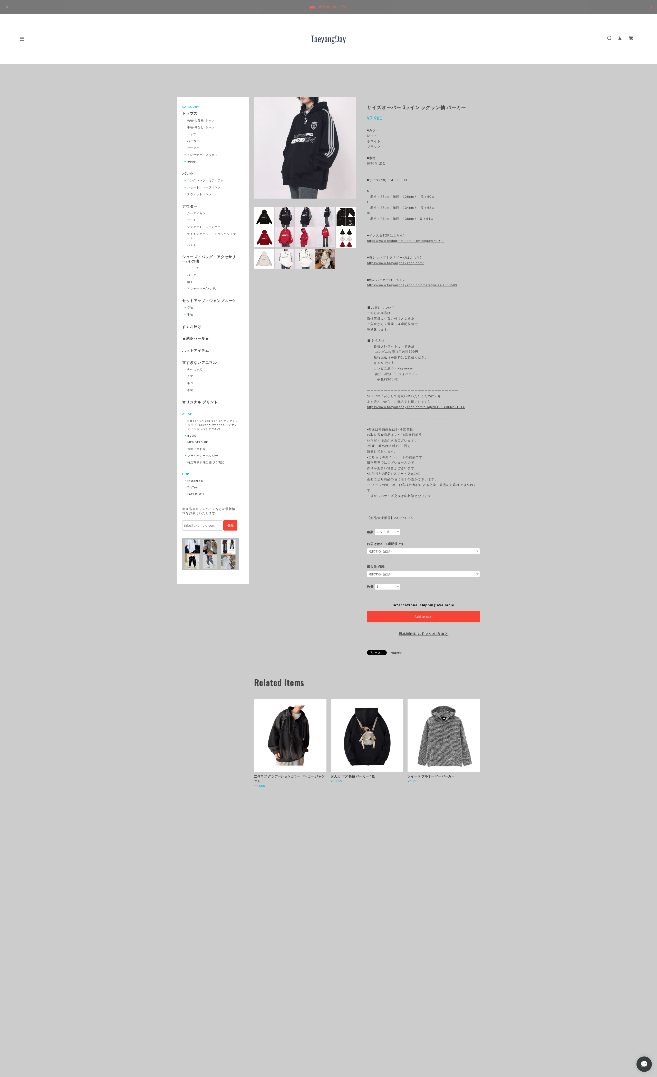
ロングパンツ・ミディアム (205, 180)
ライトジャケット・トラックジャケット (211, 236)
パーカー (193, 140)
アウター (190, 206)
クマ (190, 376)
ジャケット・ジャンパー (204, 226)
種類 (370, 532)
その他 (191, 161)
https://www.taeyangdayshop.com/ (395, 263)
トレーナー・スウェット (204, 154)
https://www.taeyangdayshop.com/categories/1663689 (412, 285)
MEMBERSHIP (197, 442)
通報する (397, 652)
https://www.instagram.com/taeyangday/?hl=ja (405, 241)
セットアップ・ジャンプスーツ (209, 301)
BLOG (192, 435)
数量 (370, 587)
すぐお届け (191, 327)
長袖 (190, 307)
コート (191, 219)
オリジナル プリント (200, 402)
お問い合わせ (196, 449)
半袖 (190, 314)
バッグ (191, 275)
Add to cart (423, 617)
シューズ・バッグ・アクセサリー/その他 (209, 259)
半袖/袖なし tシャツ (201, 127)
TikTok (192, 487)
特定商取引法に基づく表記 (205, 462)
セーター (193, 147)
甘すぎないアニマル (199, 362)
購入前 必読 (376, 567)
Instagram (195, 480)
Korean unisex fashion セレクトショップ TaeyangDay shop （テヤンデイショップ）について (213, 424)
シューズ (193, 268)
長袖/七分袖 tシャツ (201, 120)
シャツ (191, 134)
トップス (190, 113)
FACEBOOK (196, 494)
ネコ (190, 383)
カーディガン (196, 213)
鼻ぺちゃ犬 (194, 369)
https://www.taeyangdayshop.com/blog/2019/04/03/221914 (416, 407)
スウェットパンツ (199, 194)
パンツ (188, 174)
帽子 (190, 281)
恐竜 (190, 389)
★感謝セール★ (195, 338)
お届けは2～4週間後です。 (387, 544)
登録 (230, 525)
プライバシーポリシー (202, 455)
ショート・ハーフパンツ (204, 187)
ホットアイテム (195, 350)
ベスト (191, 245)
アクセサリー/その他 (201, 288)
